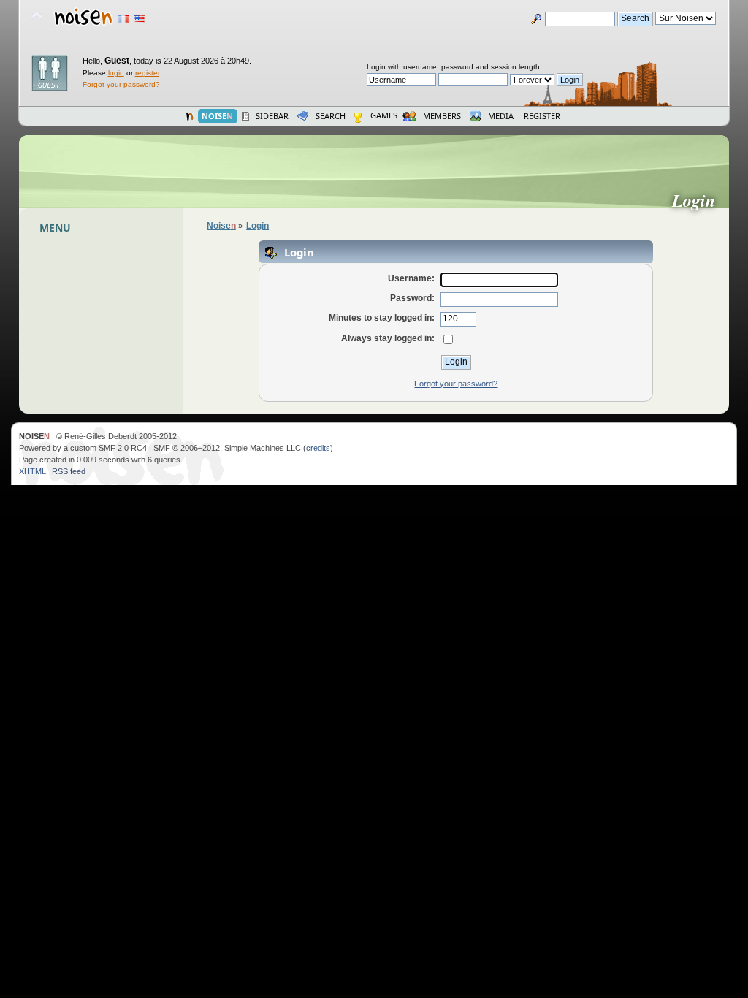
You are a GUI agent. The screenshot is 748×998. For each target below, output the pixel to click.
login (116, 73)
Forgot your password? (121, 84)
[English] (139, 19)
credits (318, 447)
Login (699, 200)
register (147, 73)
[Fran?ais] (123, 19)
